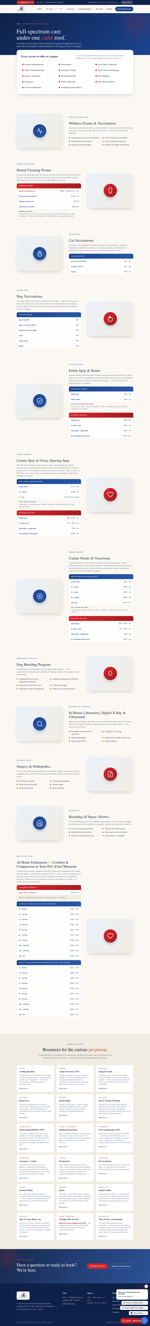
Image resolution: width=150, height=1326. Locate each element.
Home (19, 24)
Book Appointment (124, 9)
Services (70, 9)
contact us (80, 58)
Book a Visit (127, 2)
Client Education (85, 9)
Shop (56, 9)
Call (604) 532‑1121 (97, 1266)
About (39, 9)
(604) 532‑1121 (27, 2)
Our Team (99, 9)
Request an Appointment (121, 1266)
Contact (109, 9)
